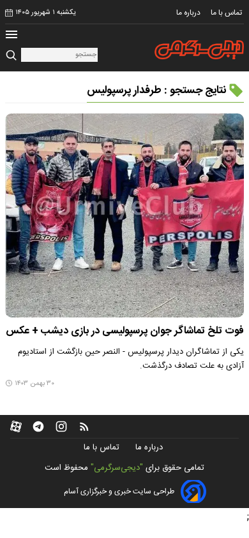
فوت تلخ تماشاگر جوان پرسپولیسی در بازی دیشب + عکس (125, 331)
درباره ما (189, 12)
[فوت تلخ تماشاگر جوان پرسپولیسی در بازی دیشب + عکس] (124, 215)
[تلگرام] (38, 426)
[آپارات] (16, 426)
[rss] (84, 426)
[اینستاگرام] (61, 426)
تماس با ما (227, 12)
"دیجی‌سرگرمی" (117, 468)
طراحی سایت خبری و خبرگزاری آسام (119, 491)
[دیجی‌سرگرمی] (199, 49)
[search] (13, 55)
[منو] (11, 36)
